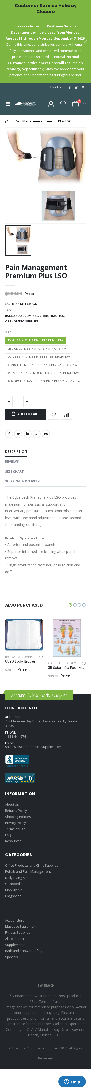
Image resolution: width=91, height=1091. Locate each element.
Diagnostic (13, 896)
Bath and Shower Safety (23, 950)
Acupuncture (15, 920)
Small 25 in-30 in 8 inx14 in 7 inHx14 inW (35, 340)
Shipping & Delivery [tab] (22, 481)
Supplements (15, 944)
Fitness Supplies (17, 932)
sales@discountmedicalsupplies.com (33, 746)
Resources (13, 841)
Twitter (18, 434)
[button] (70, 605)
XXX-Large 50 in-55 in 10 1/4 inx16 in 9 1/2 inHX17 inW (43, 381)
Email (46, 434)
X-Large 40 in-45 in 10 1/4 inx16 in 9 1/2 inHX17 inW (42, 365)
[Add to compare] (66, 414)
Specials (11, 957)
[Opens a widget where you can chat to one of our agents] (72, 1082)
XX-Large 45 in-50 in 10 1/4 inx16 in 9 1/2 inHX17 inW (43, 373)
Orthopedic (13, 883)
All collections (15, 938)
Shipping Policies (18, 816)
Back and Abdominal (19, 657)
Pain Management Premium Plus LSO (36, 271)
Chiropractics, (52, 316)
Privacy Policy (15, 822)
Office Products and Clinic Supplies (31, 865)
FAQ (8, 835)
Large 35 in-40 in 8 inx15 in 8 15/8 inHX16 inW (38, 357)
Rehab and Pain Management (28, 871)
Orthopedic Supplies (21, 321)
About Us (12, 804)
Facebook (9, 434)
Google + (37, 434)
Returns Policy (16, 810)
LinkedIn (28, 434)
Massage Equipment (20, 926)
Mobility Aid (13, 889)
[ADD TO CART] (34, 627)
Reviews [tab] (12, 461)
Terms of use (15, 829)
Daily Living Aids (17, 877)
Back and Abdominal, (22, 316)
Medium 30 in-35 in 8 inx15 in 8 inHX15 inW (36, 348)
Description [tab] (16, 451)
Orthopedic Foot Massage (67, 663)
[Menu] (8, 103)
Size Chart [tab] (14, 471)
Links (54, 87)
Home (7, 121)
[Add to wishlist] (53, 414)
